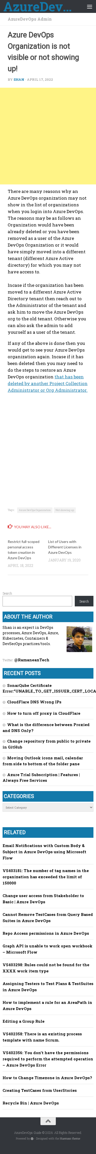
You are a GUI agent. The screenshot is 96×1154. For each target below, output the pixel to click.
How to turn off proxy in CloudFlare (43, 713)
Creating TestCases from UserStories (40, 1090)
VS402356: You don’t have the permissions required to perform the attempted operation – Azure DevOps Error (48, 1059)
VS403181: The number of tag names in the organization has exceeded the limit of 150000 (46, 876)
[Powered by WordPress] (32, 1138)
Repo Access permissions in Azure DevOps (46, 933)
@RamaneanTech (31, 659)
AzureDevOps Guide (37, 6)
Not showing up (65, 510)
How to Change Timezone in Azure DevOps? (47, 1077)
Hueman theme (70, 1138)
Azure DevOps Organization (35, 510)
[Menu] (89, 6)
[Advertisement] (48, 136)
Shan (19, 79)
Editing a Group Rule (24, 1021)
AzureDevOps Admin (30, 19)
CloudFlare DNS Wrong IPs (34, 701)
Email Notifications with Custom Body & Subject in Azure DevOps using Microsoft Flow (44, 851)
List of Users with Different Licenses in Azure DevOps (64, 547)
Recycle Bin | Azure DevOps (31, 1103)
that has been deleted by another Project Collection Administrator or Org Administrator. (48, 383)
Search (7, 593)
